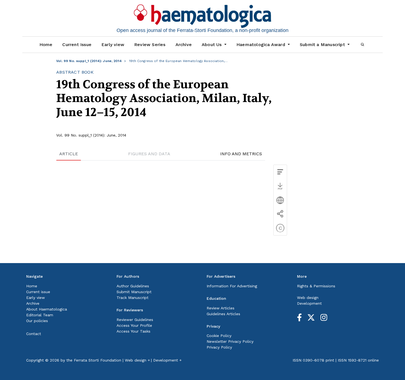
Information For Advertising (232, 286)
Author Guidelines (133, 286)
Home (46, 44)
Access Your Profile (134, 325)
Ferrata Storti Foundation (97, 360)
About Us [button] (212, 44)
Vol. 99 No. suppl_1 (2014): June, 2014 (89, 61)
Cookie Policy (219, 335)
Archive (183, 44)
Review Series (150, 44)
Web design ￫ (137, 360)
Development (309, 303)
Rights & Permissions (316, 286)
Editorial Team (39, 315)
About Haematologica (46, 309)
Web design (307, 297)
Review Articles (220, 308)
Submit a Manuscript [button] (323, 44)
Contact (33, 333)
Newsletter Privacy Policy (230, 341)
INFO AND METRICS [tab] (241, 153)
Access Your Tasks (133, 331)
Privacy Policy (219, 347)
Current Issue (76, 44)
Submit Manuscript (134, 292)
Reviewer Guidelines (135, 319)
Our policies (37, 321)
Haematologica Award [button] (261, 44)
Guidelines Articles (223, 314)
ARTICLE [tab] (68, 153)
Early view (112, 44)
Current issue (38, 292)
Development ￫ (167, 360)
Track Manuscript (132, 297)
